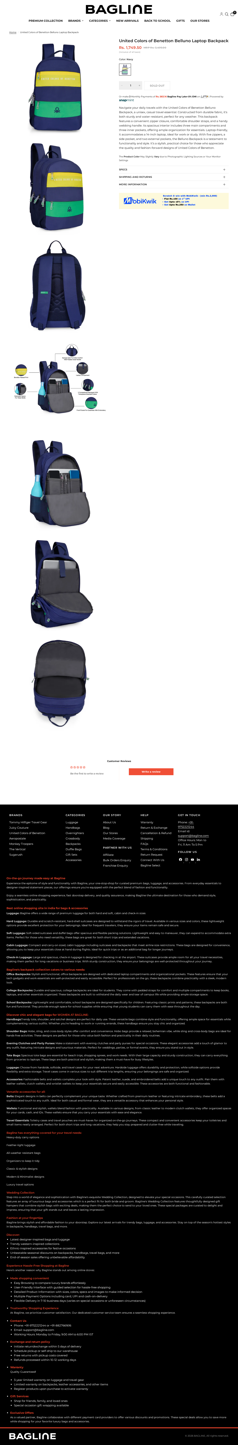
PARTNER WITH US (117, 847)
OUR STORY (112, 815)
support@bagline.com (193, 835)
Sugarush (15, 854)
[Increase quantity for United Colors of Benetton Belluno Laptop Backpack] (139, 85)
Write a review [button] (151, 771)
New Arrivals (127, 20)
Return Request (152, 854)
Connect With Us (152, 860)
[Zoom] (100, 45)
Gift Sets (71, 854)
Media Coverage (114, 838)
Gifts (180, 20)
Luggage (72, 822)
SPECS (123, 169)
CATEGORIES (75, 815)
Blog (106, 827)
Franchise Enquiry (115, 865)
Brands (74, 20)
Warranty (147, 822)
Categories (98, 20)
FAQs (144, 844)
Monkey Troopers (21, 844)
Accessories (73, 860)
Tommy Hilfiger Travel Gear (28, 822)
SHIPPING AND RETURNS (135, 176)
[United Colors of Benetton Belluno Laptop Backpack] (125, 70)
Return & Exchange (154, 827)
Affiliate (108, 855)
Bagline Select (150, 865)
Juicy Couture (18, 827)
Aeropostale (17, 838)
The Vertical (17, 849)
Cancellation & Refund (156, 833)
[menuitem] (45, 21)
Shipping (147, 838)
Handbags (73, 827)
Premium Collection (46, 20)
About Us (109, 822)
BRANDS (15, 815)
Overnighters (75, 833)
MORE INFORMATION (133, 184)
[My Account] (221, 14)
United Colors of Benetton (27, 833)
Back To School (157, 20)
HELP (145, 815)
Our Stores (200, 20)
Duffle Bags (74, 849)
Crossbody (73, 838)
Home (12, 32)
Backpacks (73, 844)
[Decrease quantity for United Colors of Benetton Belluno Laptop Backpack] (122, 85)
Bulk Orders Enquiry (117, 860)
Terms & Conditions (154, 849)
